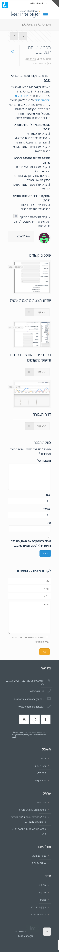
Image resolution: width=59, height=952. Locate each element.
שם (48, 495)
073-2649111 (37, 3)
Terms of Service (39, 735)
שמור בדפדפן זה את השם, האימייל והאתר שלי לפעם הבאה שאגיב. (31, 543)
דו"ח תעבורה (42, 414)
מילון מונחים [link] (40, 765)
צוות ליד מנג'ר (30, 58)
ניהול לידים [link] (41, 802)
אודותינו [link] (42, 885)
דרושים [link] (42, 899)
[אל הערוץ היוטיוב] (24, 719)
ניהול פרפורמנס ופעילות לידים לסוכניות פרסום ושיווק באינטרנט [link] (28, 819)
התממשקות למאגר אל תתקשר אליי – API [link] (29, 831)
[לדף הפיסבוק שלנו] (45, 719)
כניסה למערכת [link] (39, 855)
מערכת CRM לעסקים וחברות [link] (32, 809)
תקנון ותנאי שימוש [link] (38, 907)
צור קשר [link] (42, 892)
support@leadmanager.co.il (29, 699)
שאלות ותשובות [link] (39, 863)
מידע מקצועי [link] (40, 780)
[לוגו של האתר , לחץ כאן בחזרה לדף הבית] (29, 14)
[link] (47, 14)
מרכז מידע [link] (41, 773)
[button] (5, 5)
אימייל (46, 509)
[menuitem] (14, 36)
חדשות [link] (43, 758)
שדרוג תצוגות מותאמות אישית (30, 300)
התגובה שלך (43, 460)
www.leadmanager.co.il (31, 706)
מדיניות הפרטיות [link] (38, 914)
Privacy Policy (23, 735)
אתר (48, 523)
